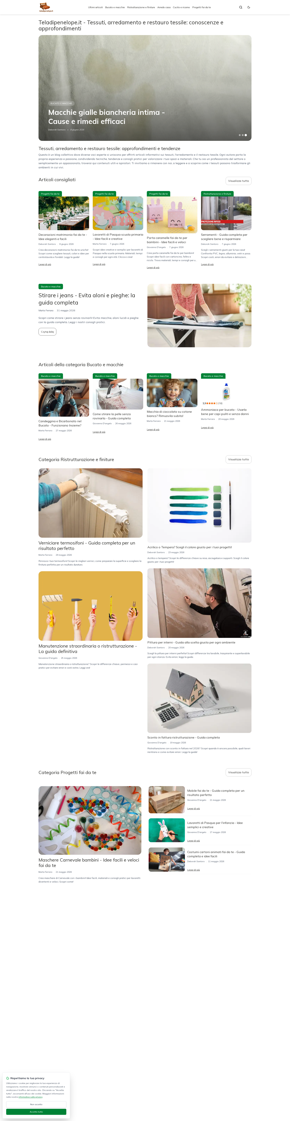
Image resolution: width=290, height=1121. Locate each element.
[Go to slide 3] (246, 135)
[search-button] (240, 7)
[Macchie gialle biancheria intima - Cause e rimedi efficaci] (145, 88)
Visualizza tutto (238, 181)
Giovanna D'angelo (156, 247)
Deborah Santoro (57, 129)
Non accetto (36, 1104)
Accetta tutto (36, 1111)
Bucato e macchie (115, 7)
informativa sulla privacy (30, 1097)
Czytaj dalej (47, 331)
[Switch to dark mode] (248, 7)
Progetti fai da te (201, 7)
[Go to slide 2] (243, 135)
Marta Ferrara (99, 244)
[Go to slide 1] (240, 135)
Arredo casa (164, 7)
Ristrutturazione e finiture (141, 7)
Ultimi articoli (95, 7)
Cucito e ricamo (181, 7)
